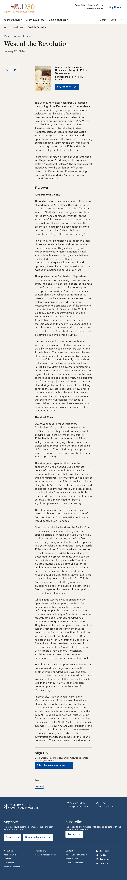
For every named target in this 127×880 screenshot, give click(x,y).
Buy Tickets (115, 7)
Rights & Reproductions (45, 855)
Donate (104, 19)
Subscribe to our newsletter (51, 765)
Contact (69, 851)
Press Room (40, 851)
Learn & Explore (35, 19)
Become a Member (35, 837)
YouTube (104, 864)
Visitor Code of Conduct (76, 855)
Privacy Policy (71, 859)
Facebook (105, 851)
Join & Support (57, 19)
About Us (8, 851)
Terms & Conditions (74, 863)
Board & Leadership (13, 867)
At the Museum (12, 19)
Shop (113, 19)
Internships (9, 863)
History (39, 787)
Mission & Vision (11, 855)
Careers (7, 859)
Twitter (103, 855)
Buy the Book (64, 87)
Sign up (71, 834)
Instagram (105, 859)
